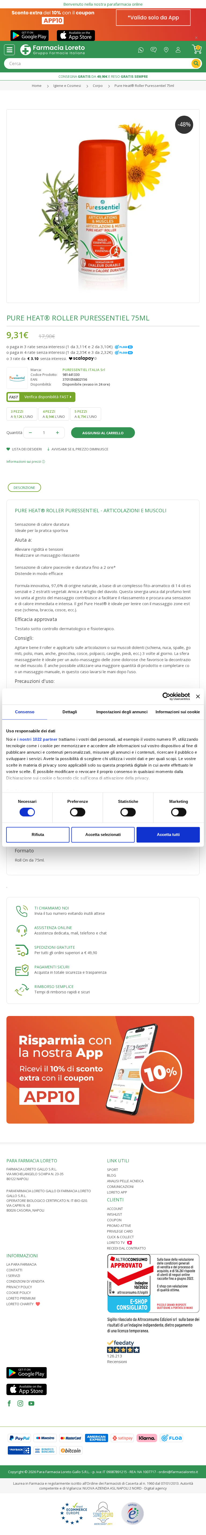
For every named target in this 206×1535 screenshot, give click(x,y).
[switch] (77, 812)
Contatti (14, 1270)
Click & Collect (120, 1236)
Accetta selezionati (103, 834)
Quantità (14, 432)
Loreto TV (116, 1242)
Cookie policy (18, 1292)
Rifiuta (38, 834)
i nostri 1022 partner (37, 739)
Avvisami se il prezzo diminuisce (79, 449)
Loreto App (117, 1192)
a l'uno (22, 414)
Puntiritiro (167, 48)
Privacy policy (19, 1287)
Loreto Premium (20, 1298)
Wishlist (114, 1214)
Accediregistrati (179, 48)
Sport (112, 1169)
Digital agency (155, 1488)
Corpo (98, 85)
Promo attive (119, 1225)
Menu (9, 49)
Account (115, 1208)
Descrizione (24, 487)
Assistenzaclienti (155, 48)
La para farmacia (21, 1264)
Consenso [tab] (24, 712)
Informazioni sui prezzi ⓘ (25, 461)
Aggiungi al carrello (103, 432)
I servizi (13, 1275)
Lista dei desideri (26, 449)
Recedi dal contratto (126, 1248)
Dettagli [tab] (69, 712)
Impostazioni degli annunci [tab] (122, 712)
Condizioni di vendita (25, 1281)
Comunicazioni (120, 1186)
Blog (111, 1175)
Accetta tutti (168, 834)
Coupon (114, 1220)
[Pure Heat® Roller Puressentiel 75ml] (103, 206)
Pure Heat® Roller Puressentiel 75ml (144, 85)
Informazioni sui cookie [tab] (178, 712)
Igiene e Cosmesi (67, 85)
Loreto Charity (20, 1303)
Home (37, 85)
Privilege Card (120, 1231)
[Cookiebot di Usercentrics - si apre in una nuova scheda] (166, 696)
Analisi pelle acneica (125, 1180)
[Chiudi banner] (198, 696)
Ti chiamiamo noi (51, 908)
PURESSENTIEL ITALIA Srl (83, 369)
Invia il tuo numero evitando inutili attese (69, 913)
